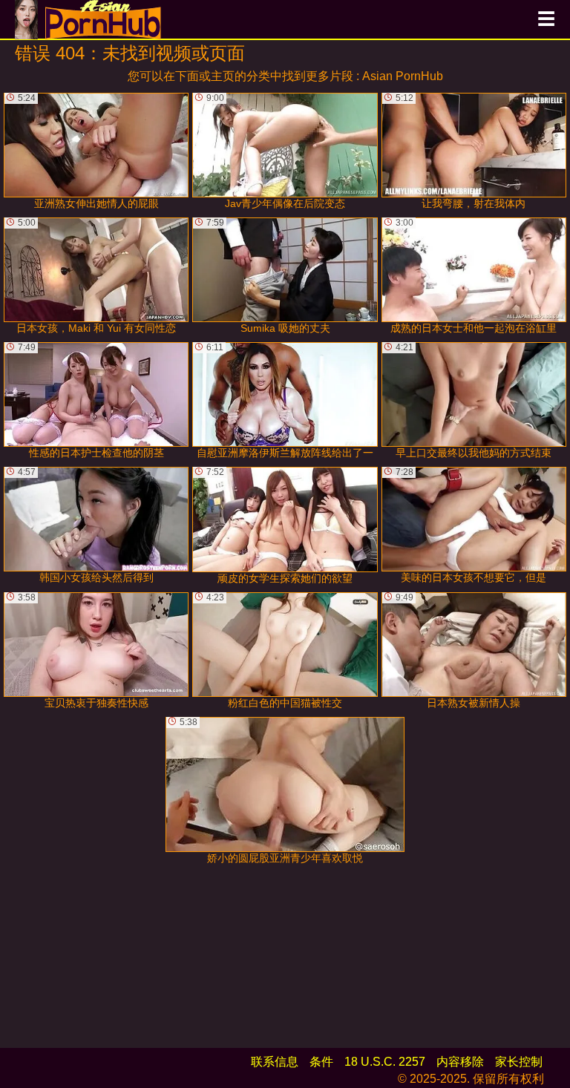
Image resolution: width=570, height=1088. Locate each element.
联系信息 (274, 1061)
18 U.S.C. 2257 (384, 1061)
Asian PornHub (402, 76)
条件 (321, 1061)
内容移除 (460, 1061)
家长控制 (519, 1061)
